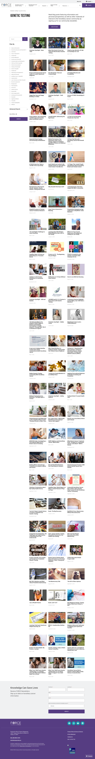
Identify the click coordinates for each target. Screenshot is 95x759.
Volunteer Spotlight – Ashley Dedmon (56, 396)
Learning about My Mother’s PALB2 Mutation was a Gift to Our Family (56, 233)
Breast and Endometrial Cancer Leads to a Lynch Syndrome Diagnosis (37, 74)
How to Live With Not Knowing (75, 277)
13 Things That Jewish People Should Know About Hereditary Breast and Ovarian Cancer (75, 165)
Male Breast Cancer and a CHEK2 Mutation (74, 322)
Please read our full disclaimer (25, 746)
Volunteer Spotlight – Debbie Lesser (56, 322)
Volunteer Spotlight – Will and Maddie (37, 300)
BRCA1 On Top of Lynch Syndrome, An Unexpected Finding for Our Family (74, 233)
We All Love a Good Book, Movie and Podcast (76, 419)
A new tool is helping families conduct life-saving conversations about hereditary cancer (37, 350)
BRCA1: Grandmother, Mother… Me (56, 626)
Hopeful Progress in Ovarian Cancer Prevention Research (37, 210)
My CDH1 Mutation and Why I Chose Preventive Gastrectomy (37, 582)
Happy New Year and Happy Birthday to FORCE (36, 96)
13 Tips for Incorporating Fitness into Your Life (74, 117)
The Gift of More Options (74, 581)
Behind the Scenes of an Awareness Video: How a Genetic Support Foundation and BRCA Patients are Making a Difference (57, 141)
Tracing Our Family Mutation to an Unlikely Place (56, 374)
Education (12, 10)
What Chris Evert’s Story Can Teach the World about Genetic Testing (56, 52)
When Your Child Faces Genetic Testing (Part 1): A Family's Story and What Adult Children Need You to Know (37, 672)
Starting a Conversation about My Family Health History (37, 488)
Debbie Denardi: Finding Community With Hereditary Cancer (36, 375)
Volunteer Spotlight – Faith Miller (55, 96)
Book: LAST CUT (52, 602)
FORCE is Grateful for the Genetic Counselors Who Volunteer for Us (74, 256)
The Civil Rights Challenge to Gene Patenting (37, 232)
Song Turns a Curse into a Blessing (55, 210)
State (49, 692)
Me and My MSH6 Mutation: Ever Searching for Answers (55, 465)
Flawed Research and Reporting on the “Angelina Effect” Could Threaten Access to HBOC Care (37, 420)
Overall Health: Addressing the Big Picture (56, 117)
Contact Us (70, 736)
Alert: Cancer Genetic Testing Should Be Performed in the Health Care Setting (56, 535)
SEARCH (19, 119)
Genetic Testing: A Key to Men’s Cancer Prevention (56, 648)
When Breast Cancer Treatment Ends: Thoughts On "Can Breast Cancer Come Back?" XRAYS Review (75, 443)
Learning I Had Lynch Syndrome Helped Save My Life (37, 626)
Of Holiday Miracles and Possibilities (73, 73)
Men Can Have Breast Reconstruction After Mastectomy (73, 535)
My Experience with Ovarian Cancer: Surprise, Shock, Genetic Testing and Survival (37, 188)
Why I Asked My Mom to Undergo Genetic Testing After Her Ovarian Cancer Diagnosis (56, 350)
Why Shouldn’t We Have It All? (56, 186)
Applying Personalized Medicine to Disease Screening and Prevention (76, 375)
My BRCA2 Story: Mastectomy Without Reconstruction (75, 512)
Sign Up (67, 711)
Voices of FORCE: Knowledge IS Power (75, 96)
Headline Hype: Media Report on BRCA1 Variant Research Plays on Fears (57, 489)
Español (90, 1)
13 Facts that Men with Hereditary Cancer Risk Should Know (75, 140)
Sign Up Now (54, 26)
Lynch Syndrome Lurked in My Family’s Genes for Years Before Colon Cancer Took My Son (56, 165)
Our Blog (16, 10)
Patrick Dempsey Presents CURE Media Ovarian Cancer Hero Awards (76, 466)
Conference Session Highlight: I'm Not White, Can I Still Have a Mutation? (75, 301)
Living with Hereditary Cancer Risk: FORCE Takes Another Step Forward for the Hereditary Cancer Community (76, 489)
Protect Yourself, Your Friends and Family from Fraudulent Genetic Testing (37, 559)
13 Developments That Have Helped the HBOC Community (75, 187)
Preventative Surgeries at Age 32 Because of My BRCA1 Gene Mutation (75, 211)
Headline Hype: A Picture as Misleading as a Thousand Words (36, 256)
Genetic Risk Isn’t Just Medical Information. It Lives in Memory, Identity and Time (75, 649)
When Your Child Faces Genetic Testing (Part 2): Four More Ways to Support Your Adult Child (56, 672)
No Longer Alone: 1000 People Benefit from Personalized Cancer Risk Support (56, 420)
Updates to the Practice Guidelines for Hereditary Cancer (36, 278)
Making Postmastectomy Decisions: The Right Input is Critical (36, 397)
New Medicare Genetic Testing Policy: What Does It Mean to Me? (75, 604)
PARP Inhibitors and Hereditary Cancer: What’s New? (56, 441)
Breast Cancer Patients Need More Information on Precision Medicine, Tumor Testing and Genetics (56, 559)
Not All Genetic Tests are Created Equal (55, 73)
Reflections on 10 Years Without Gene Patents (56, 277)
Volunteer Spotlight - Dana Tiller (36, 51)
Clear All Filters (12, 114)
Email (49, 697)
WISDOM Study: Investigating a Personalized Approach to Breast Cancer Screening (37, 442)
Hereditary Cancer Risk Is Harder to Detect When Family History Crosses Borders (75, 672)
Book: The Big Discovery (54, 511)
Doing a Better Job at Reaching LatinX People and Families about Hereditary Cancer (37, 118)
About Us (79, 1)
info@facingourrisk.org (15, 740)
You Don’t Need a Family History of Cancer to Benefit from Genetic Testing (37, 512)
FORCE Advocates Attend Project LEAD (74, 558)
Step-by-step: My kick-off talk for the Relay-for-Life (75, 51)
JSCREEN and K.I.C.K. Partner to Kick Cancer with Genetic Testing (57, 301)
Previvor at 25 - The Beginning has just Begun (56, 255)
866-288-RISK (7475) (15, 737)
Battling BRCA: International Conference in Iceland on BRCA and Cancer (37, 466)
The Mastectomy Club (54, 581)
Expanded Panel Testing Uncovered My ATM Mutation (37, 139)
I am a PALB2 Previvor (35, 602)
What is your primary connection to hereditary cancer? (58, 703)
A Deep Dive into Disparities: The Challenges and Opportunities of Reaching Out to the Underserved (38, 535)
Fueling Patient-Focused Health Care (75, 396)
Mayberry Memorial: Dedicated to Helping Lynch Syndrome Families (75, 626)
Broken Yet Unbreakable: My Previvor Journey (36, 648)
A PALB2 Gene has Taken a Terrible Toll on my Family (36, 165)
